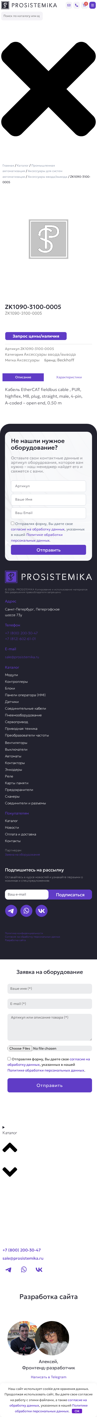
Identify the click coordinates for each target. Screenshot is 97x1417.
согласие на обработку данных (37, 529)
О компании (16, 1200)
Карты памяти (16, 783)
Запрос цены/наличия (36, 336)
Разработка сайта (15, 940)
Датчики (12, 701)
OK (77, 1411)
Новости (12, 827)
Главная (8, 165)
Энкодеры (13, 769)
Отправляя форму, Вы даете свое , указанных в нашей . (48, 1065)
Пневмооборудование (23, 715)
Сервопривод (16, 722)
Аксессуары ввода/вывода (47, 176)
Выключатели (16, 749)
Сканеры (12, 796)
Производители (21, 1191)
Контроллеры (16, 681)
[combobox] (22, 16)
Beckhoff (65, 359)
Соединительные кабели (25, 708)
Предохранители (19, 789)
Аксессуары (28, 359)
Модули (11, 675)
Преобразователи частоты (27, 735)
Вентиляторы (16, 742)
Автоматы (13, 756)
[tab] (23, 377)
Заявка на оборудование (22, 854)
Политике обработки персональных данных (45, 1070)
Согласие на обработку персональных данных (32, 936)
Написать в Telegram (48, 1377)
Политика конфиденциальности (24, 933)
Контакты (13, 841)
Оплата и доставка (20, 834)
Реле (9, 776)
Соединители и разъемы (25, 803)
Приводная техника (21, 728)
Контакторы (15, 763)
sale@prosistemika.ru (22, 657)
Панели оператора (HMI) (25, 695)
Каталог (23, 165)
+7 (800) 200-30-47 (21, 633)
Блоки (10, 688)
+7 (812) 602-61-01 (20, 639)
